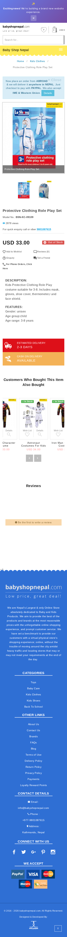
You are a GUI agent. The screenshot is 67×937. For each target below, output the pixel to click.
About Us (33, 724)
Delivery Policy (33, 760)
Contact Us (33, 730)
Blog (33, 748)
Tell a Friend (43, 258)
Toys (33, 682)
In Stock (28, 401)
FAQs (33, 742)
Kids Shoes (33, 700)
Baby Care (33, 688)
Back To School (33, 706)
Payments (33, 779)
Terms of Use (33, 754)
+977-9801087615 (33, 820)
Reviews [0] (43, 251)
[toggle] (60, 49)
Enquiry (10, 258)
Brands (33, 736)
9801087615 (44, 229)
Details (48, 93)
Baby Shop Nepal (16, 50)
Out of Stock (55, 242)
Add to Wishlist (14, 251)
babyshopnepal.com (30, 911)
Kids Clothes (33, 694)
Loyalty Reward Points (33, 785)
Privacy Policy (33, 773)
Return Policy (33, 766)
